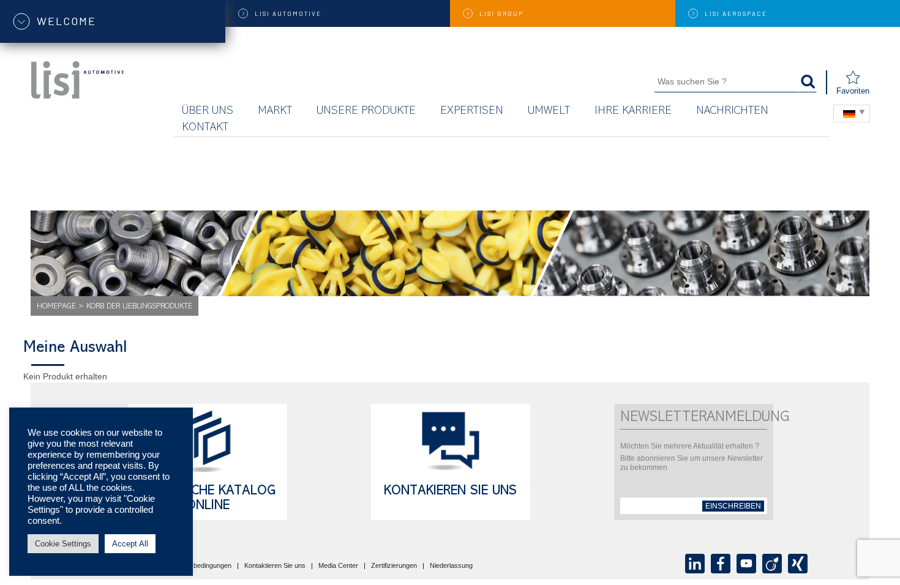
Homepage (56, 307)
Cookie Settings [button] (63, 543)
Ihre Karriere (633, 111)
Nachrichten (732, 111)
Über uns (207, 111)
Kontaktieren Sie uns (275, 566)
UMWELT (549, 111)
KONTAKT (205, 128)
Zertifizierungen (394, 566)
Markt (275, 111)
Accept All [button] (130, 543)
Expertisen (471, 111)
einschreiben (733, 506)
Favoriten (852, 90)
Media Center (338, 566)
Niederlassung (451, 566)
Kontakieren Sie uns (450, 492)
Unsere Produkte (366, 111)
